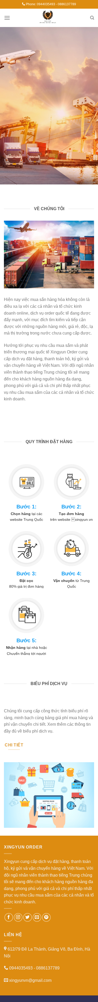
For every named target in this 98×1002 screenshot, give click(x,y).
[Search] (92, 18)
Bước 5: (26, 640)
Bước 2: (71, 507)
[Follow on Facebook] (8, 917)
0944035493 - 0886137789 (56, 4)
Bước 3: (26, 573)
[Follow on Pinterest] (46, 917)
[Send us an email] (37, 917)
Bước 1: (26, 507)
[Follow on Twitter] (27, 917)
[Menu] (7, 17)
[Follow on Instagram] (18, 917)
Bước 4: (71, 573)
